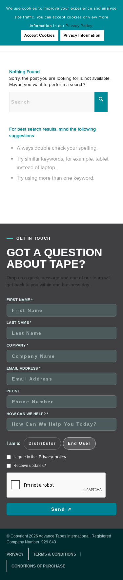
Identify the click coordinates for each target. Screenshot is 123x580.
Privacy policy (52, 457)
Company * (17, 345)
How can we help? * (28, 414)
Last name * (19, 322)
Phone (13, 391)
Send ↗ (61, 509)
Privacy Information (82, 35)
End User (79, 443)
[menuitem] (17, 554)
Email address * (24, 368)
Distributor (42, 443)
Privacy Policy (79, 25)
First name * (19, 300)
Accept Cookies (39, 35)
